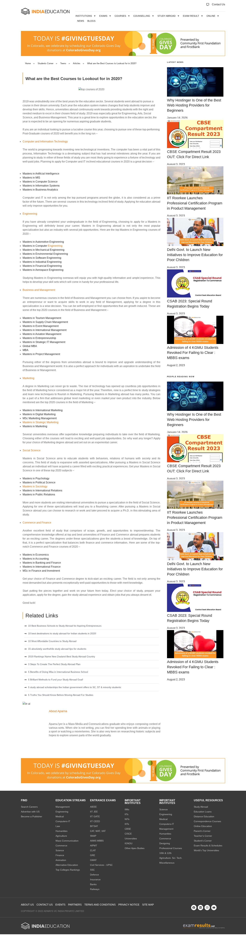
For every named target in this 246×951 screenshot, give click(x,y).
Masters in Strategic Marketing (40, 422)
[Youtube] (214, 907)
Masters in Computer (35, 245)
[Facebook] (193, 907)
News (80, 21)
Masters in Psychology (36, 478)
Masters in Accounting (36, 558)
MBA (25, 350)
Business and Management (39, 289)
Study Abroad (166, 16)
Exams (103, 16)
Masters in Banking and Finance (42, 562)
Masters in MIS (31, 177)
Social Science (31, 450)
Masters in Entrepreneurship (39, 338)
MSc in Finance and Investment (41, 570)
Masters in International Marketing (43, 410)
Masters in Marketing (35, 426)
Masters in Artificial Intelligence (41, 173)
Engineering (30, 213)
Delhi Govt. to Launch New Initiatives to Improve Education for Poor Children (195, 255)
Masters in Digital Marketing (39, 414)
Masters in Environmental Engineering (45, 253)
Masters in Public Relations (39, 494)
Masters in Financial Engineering (42, 265)
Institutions (83, 16)
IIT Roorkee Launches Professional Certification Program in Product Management (194, 203)
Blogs (91, 21)
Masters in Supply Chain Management (45, 322)
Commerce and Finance (37, 522)
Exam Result (191, 16)
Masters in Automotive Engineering (43, 241)
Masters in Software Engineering (42, 257)
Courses (120, 16)
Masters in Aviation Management (42, 334)
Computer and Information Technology (45, 141)
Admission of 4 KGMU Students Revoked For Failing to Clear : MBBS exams (192, 352)
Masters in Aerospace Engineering (43, 269)
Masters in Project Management (41, 354)
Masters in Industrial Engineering (42, 261)
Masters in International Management (44, 330)
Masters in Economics (36, 554)
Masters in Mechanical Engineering (43, 249)
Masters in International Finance (42, 566)
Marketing (28, 378)
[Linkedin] (200, 907)
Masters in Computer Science (40, 181)
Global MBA (30, 346)
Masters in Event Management (41, 326)
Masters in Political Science (39, 482)
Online (211, 16)
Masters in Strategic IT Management (44, 342)
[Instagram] (207, 907)
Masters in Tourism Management (42, 318)
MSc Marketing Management (40, 418)
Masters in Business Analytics (40, 189)
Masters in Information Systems (41, 185)
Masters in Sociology (35, 486)
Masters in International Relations (42, 490)
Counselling (141, 16)
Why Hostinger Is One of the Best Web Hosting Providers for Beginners (194, 105)
